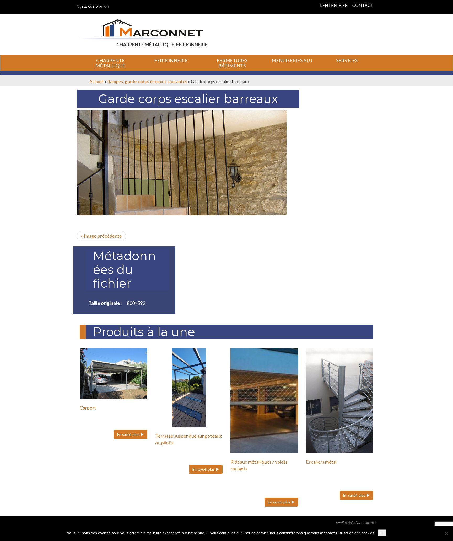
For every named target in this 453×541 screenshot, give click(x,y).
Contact (362, 5)
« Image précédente (101, 236)
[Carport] (113, 373)
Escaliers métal (321, 462)
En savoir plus (128, 434)
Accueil (96, 81)
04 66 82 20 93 (95, 6)
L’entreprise (333, 5)
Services (347, 60)
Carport (88, 408)
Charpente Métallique (110, 62)
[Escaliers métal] (340, 400)
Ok (382, 533)
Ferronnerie (171, 60)
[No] (446, 533)
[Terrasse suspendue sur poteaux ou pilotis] (189, 387)
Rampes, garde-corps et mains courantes (147, 81)
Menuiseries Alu (292, 60)
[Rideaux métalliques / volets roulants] (264, 400)
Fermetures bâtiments (232, 62)
